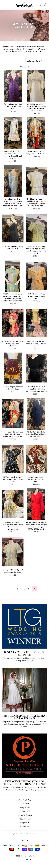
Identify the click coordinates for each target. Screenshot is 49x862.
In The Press (24, 803)
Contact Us (24, 826)
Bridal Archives (24, 819)
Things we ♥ (24, 822)
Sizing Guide (24, 807)
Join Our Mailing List (24, 834)
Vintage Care (24, 811)
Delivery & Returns (24, 815)
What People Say (24, 800)
